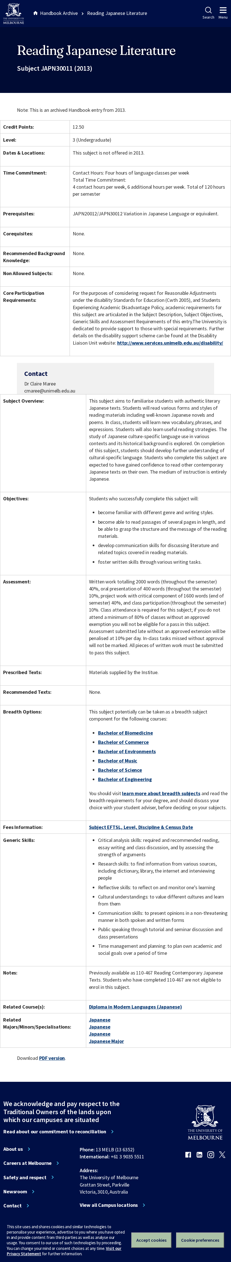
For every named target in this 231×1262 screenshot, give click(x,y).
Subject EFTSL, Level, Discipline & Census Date (141, 827)
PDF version (52, 1058)
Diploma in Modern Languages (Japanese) (135, 1007)
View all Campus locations (109, 1205)
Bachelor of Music (117, 760)
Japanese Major (106, 1041)
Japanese (99, 1019)
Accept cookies (151, 1240)
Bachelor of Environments (127, 751)
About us (13, 1149)
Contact (12, 1206)
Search (208, 17)
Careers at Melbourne (27, 1163)
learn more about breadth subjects (161, 793)
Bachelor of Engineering (125, 779)
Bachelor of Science (120, 770)
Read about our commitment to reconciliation (54, 1132)
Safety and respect (24, 1177)
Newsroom (15, 1192)
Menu (223, 17)
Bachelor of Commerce (123, 742)
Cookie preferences (200, 1240)
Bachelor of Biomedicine (125, 733)
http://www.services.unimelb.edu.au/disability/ (170, 343)
